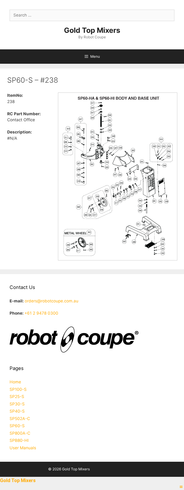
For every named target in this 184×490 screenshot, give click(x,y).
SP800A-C (20, 433)
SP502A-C (20, 418)
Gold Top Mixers (92, 30)
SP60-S (17, 425)
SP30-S (17, 404)
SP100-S (18, 389)
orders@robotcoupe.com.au (51, 301)
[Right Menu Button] (181, 486)
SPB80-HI (19, 440)
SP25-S (17, 396)
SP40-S (17, 411)
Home (15, 382)
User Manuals (23, 447)
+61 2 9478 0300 (41, 313)
